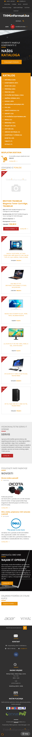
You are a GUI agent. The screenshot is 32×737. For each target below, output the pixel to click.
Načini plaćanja (6, 7)
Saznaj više (12, 161)
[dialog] (2, 734)
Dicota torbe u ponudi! (9, 478)
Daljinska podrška (8, 603)
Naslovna (7, 4)
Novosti (25, 4)
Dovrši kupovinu (21, 26)
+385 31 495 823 (10, 1)
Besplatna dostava (11, 152)
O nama (14, 4)
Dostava (27, 7)
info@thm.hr (22, 1)
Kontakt (16, 11)
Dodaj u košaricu (10, 229)
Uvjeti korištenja (18, 7)
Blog (19, 4)
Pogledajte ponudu (11, 62)
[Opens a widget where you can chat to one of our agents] (25, 734)
